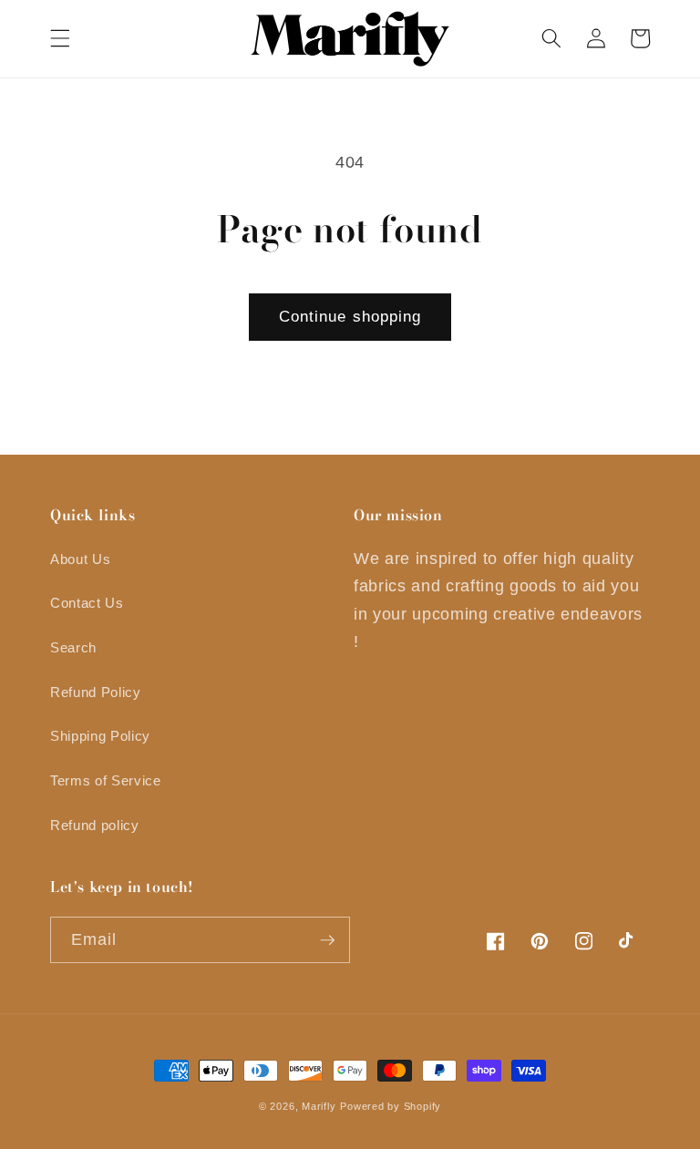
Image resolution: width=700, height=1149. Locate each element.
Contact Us (87, 602)
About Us (80, 559)
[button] (60, 38)
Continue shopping (350, 316)
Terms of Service (105, 780)
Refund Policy (95, 692)
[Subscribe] (327, 940)
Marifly (318, 1106)
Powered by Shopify (390, 1106)
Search (73, 647)
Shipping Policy (100, 736)
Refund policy (94, 825)
